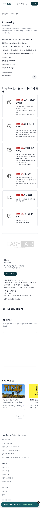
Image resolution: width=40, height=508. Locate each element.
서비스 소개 (5, 474)
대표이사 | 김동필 (7, 443)
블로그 (4, 495)
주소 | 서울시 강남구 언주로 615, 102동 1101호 (15, 457)
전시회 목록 (5, 467)
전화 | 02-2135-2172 (8, 454)
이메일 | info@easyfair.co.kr (11, 450)
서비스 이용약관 (6, 481)
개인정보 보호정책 (7, 478)
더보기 (20, 416)
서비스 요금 (5, 471)
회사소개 (4, 491)
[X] (6, 500)
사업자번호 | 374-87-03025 (11, 447)
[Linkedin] (9, 500)
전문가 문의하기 (10, 274)
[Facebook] (3, 500)
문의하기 (34, 3)
